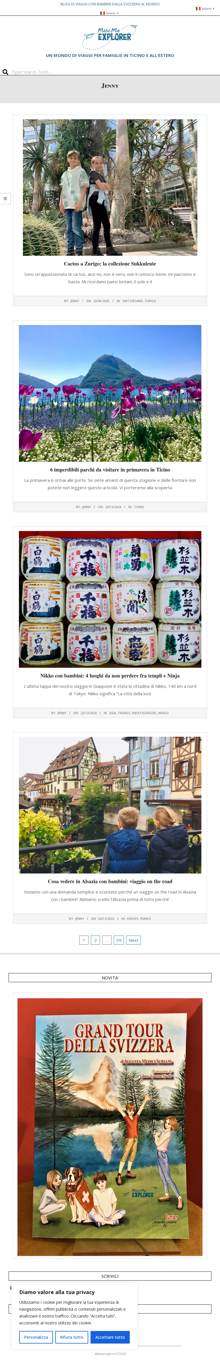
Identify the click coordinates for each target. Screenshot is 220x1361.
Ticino (139, 507)
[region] (74, 1316)
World (163, 713)
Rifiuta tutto (71, 1337)
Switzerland (132, 301)
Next (133, 940)
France (145, 919)
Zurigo (150, 301)
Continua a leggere (110, 292)
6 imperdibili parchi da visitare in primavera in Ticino (110, 469)
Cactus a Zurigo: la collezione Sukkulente (110, 263)
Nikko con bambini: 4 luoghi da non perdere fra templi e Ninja (110, 675)
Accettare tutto (110, 1337)
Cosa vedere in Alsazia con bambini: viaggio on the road (110, 881)
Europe (132, 919)
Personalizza (36, 1337)
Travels (124, 713)
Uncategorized (144, 713)
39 (118, 940)
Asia (112, 713)
